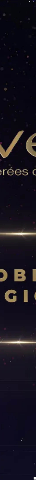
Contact (33, 1)
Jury (30, 1)
